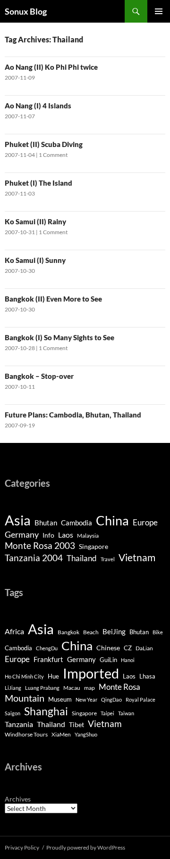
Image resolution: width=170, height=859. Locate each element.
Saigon (12, 713)
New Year (86, 699)
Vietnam (137, 557)
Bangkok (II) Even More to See (53, 299)
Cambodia (76, 522)
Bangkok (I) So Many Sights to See (59, 337)
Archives (18, 799)
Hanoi (128, 660)
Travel (108, 559)
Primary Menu (158, 11)
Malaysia (88, 535)
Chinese (108, 648)
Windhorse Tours (26, 734)
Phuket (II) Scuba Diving (44, 144)
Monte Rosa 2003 (40, 545)
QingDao (111, 699)
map (89, 687)
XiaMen (61, 734)
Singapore (93, 546)
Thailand (82, 558)
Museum (60, 699)
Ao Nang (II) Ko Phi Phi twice (51, 67)
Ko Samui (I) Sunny (35, 260)
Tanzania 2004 (34, 558)
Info (48, 535)
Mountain (24, 698)
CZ (128, 648)
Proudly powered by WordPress (85, 847)
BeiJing (114, 631)
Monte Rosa (119, 687)
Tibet (76, 724)
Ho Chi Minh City (24, 676)
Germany (22, 534)
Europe (145, 522)
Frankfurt (48, 659)
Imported (91, 673)
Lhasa (147, 676)
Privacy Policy (22, 847)
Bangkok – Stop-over (39, 376)
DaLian (144, 648)
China (112, 520)
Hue (53, 676)
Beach (91, 632)
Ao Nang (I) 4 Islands (38, 105)
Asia (18, 520)
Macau (71, 687)
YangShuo (86, 734)
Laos (65, 534)
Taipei (107, 713)
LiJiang (13, 688)
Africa (14, 631)
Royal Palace (140, 699)
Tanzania (19, 724)
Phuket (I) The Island (38, 183)
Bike (158, 632)
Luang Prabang (42, 688)
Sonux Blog (26, 11)
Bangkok (68, 632)
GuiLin (108, 659)
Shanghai (46, 711)
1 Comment (53, 154)
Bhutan (45, 522)
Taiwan (126, 713)
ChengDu (47, 648)
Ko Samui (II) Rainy (35, 221)
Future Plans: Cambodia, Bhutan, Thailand (73, 414)
